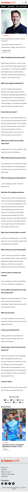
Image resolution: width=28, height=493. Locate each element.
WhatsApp (21, 400)
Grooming (11, 6)
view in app (23, 6)
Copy (22, 402)
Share (7, 400)
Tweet (13, 400)
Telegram (8, 402)
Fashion (3, 6)
